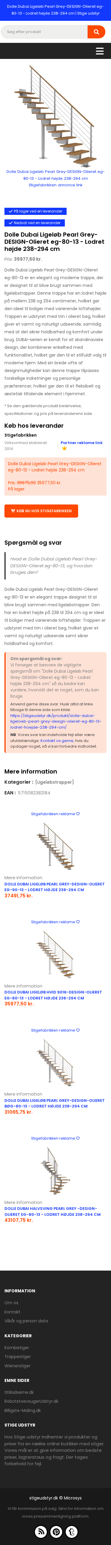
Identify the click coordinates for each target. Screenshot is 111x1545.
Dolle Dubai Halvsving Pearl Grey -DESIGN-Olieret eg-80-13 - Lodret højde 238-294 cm (52, 1211)
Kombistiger (16, 1348)
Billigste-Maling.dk (22, 1410)
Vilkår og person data (26, 1321)
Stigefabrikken (20, 435)
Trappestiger (17, 1357)
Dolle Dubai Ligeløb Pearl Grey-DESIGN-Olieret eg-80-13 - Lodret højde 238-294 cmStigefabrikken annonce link (56, 178)
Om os (11, 1303)
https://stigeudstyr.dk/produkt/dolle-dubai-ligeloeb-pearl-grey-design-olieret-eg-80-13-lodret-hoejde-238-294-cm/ (56, 721)
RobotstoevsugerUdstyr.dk (31, 1401)
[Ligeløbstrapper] (54, 782)
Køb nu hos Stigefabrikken (44, 510)
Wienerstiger (17, 1366)
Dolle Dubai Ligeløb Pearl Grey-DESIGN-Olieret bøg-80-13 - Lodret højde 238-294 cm (54, 1103)
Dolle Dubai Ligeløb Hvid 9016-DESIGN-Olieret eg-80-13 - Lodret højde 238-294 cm (53, 995)
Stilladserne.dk (19, 1392)
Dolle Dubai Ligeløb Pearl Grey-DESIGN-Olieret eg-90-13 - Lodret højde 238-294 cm (54, 887)
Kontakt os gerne (57, 740)
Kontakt (12, 1312)
